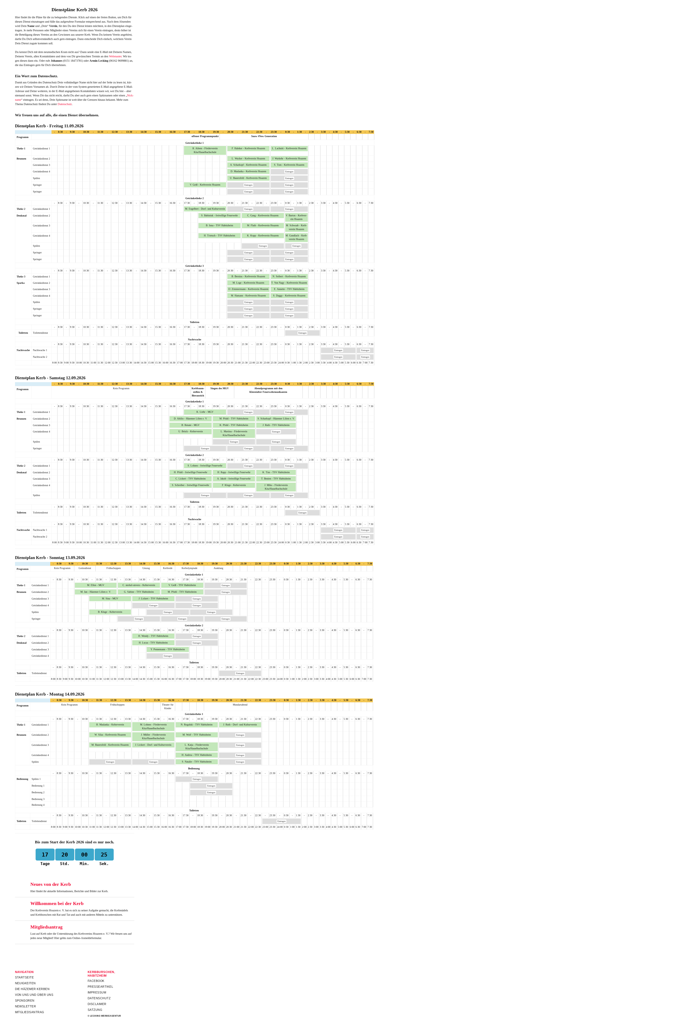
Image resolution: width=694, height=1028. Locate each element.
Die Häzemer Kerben (32, 989)
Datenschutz (65, 104)
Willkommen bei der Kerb (56, 903)
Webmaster (115, 56)
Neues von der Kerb (50, 884)
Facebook (96, 980)
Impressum (97, 992)
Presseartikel (100, 986)
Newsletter (25, 1006)
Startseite (24, 977)
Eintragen (289, 171)
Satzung (95, 1009)
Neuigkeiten (25, 983)
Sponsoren (25, 1000)
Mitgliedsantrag (46, 927)
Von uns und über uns (34, 994)
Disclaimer (97, 1004)
